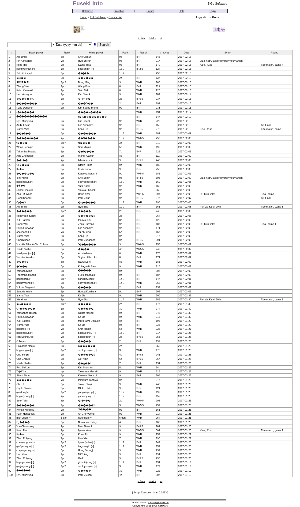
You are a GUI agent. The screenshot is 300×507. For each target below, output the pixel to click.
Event (228, 52)
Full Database (98, 17)
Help (181, 11)
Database (87, 11)
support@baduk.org (158, 502)
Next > (152, 38)
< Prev (141, 38)
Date (186, 52)
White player (96, 52)
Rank (67, 52)
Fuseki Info (88, 3)
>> (161, 38)
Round (274, 52)
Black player (36, 52)
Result (143, 52)
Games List (115, 17)
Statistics (119, 11)
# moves (164, 52)
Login (213, 11)
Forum (150, 11)
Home (83, 17)
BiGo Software (217, 3)
